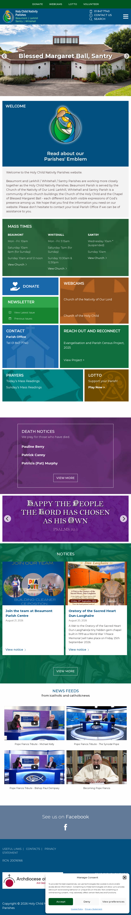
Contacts (33, 848)
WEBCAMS (55, 4)
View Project (73, 360)
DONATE (37, 4)
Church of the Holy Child (81, 316)
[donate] (25, 286)
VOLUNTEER (91, 4)
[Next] (126, 56)
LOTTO (73, 4)
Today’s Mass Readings (23, 381)
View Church (16, 264)
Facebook (77, 817)
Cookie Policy (77, 909)
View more (65, 478)
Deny (87, 901)
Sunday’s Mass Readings (24, 387)
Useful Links (12, 848)
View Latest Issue (24, 312)
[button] (124, 877)
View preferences (113, 901)
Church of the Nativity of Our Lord (88, 299)
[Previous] (4, 56)
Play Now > (96, 387)
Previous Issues (23, 318)
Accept (60, 901)
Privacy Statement (93, 909)
